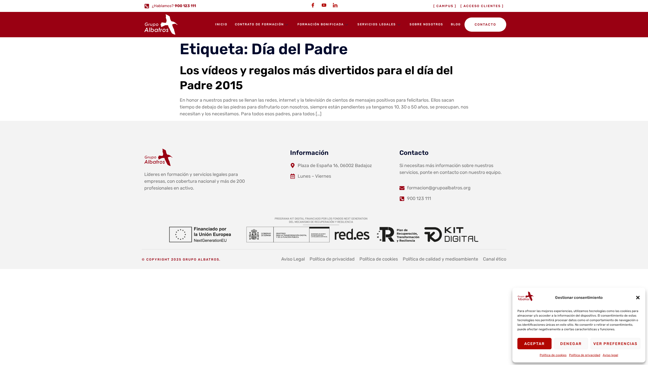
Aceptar (534, 343)
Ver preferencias (615, 343)
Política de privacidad (584, 355)
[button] (637, 297)
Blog (456, 24)
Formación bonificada (320, 24)
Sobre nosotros (426, 24)
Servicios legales (376, 24)
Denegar (571, 343)
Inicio (221, 24)
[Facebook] (313, 5)
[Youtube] (324, 5)
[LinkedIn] (335, 5)
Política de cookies (553, 355)
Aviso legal (610, 355)
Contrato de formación (259, 24)
